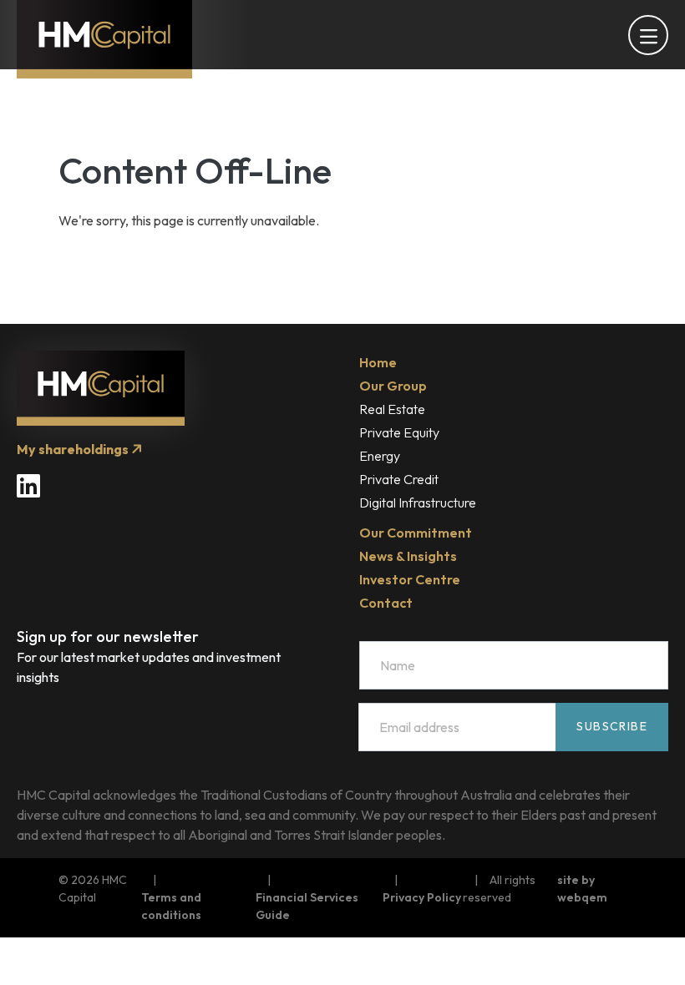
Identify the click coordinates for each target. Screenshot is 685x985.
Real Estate (392, 409)
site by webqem (582, 888)
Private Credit (399, 479)
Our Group (393, 385)
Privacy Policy (422, 897)
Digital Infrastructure (417, 502)
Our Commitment (415, 532)
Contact (386, 602)
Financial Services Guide (307, 906)
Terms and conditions (171, 906)
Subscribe (611, 726)
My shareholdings (74, 449)
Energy (379, 455)
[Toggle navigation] (648, 35)
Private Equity (399, 432)
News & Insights (408, 556)
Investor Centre (409, 579)
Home (378, 362)
